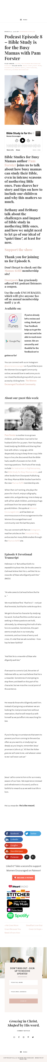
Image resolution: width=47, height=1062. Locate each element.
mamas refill (20, 67)
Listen (17, 63)
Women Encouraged (20, 69)
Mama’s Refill (14, 541)
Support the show (19, 249)
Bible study (27, 65)
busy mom (37, 65)
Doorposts (9, 67)
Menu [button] (25, 19)
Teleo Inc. (23, 1059)
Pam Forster (32, 67)
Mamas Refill (13, 270)
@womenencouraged (14, 366)
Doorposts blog (32, 533)
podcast (8, 69)
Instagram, (35, 530)
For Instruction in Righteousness (26, 468)
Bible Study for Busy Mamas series (23, 472)
